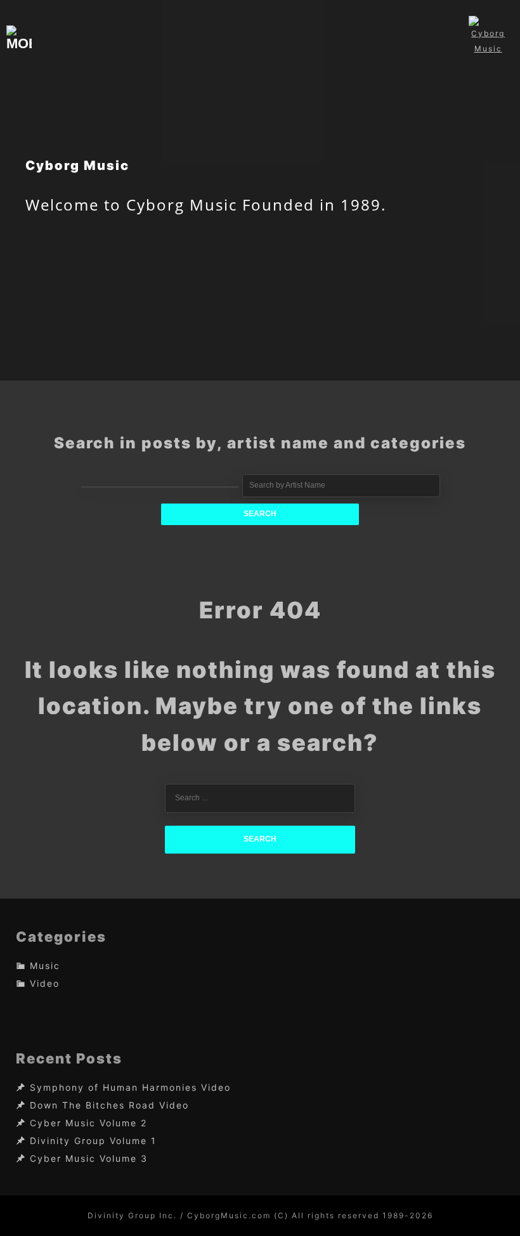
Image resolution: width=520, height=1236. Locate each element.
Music (45, 965)
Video (45, 983)
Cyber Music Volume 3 (89, 1159)
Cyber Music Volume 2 (88, 1123)
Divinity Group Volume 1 (93, 1141)
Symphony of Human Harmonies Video (130, 1088)
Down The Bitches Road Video (109, 1105)
